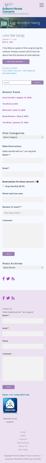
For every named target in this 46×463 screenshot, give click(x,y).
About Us (23, 446)
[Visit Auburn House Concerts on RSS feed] (13, 279)
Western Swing (9, 73)
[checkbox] (3, 186)
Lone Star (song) (13, 35)
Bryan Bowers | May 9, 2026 (15, 116)
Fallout (17, 71)
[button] (42, 5)
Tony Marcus (28, 71)
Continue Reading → (16, 62)
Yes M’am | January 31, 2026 (15, 122)
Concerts (23, 439)
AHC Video (23, 449)
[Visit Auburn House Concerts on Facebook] (3, 279)
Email (5, 168)
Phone (5, 341)
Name (6, 154)
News (23, 435)
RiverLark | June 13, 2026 (13, 110)
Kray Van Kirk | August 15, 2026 (17, 97)
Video (14, 68)
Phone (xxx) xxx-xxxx (12, 193)
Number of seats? (12, 207)
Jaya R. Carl (7, 42)
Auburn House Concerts (12, 9)
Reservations (23, 442)
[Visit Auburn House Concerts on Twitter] (8, 279)
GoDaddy (37, 459)
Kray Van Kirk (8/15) (15, 186)
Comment (7, 220)
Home (23, 432)
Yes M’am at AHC (10, 103)
